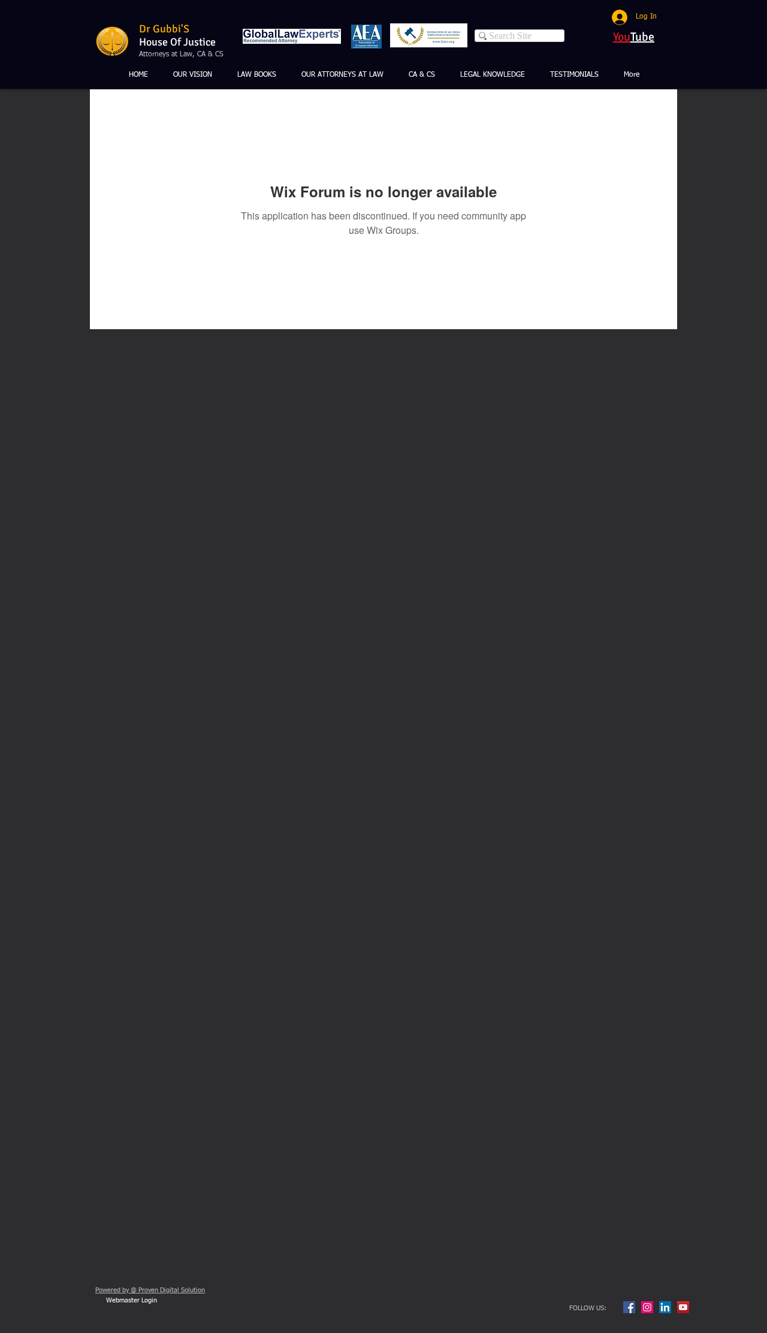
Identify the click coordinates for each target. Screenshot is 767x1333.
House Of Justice (177, 42)
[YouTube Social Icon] (683, 1307)
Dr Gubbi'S (164, 28)
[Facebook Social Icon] (629, 1307)
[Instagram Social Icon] (647, 1307)
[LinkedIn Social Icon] (665, 1307)
